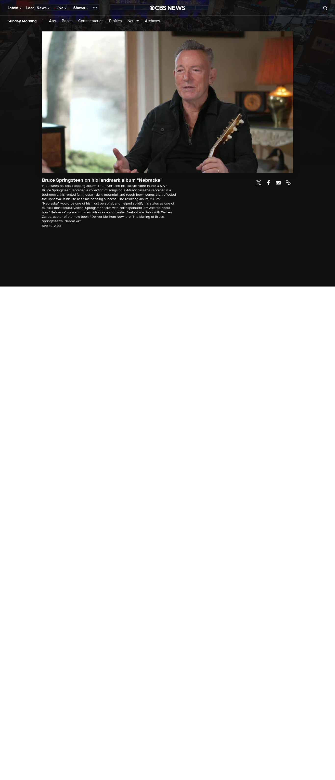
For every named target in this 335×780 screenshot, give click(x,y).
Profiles (115, 21)
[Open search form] (325, 8)
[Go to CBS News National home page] (167, 7)
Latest (13, 8)
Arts (52, 21)
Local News (37, 8)
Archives (152, 21)
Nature (133, 21)
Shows (79, 8)
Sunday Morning (22, 21)
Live (60, 7)
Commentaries (90, 21)
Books (67, 21)
